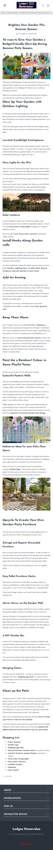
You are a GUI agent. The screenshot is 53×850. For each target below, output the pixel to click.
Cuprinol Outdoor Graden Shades (22, 753)
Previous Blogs (13, 13)
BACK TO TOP (26, 844)
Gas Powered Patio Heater (29, 338)
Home (3, 13)
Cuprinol (13, 413)
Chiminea (40, 325)
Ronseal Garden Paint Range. (33, 413)
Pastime (9, 776)
